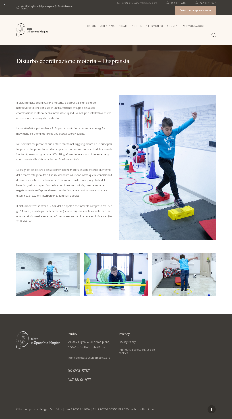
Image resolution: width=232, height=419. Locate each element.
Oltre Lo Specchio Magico (32, 409)
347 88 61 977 (79, 380)
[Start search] (213, 35)
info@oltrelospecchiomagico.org (89, 357)
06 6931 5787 (79, 371)
